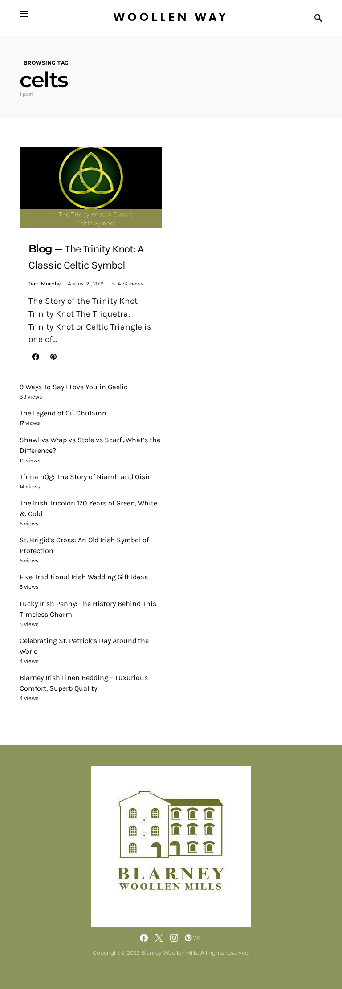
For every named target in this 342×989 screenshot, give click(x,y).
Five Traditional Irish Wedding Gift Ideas (84, 577)
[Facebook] (144, 938)
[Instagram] (174, 938)
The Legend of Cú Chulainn (63, 413)
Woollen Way (171, 17)
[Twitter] (159, 938)
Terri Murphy (44, 284)
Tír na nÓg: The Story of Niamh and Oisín (86, 476)
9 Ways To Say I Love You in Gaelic (73, 387)
